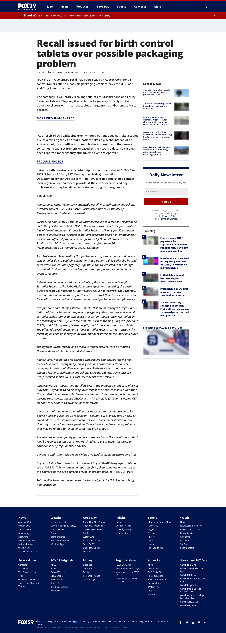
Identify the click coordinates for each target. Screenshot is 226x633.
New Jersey (24, 533)
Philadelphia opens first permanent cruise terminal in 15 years (174, 292)
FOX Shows (24, 568)
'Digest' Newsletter (92, 529)
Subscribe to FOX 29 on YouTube (162, 327)
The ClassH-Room (27, 572)
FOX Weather (57, 529)
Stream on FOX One (193, 560)
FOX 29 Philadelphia (45, 72)
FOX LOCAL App (123, 564)
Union (151, 544)
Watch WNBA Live (189, 601)
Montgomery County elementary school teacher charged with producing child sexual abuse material (156, 121)
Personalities (154, 583)
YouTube (184, 544)
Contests (22, 564)
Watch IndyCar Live (189, 585)
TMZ (20, 575)
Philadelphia (24, 525)
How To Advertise (157, 579)
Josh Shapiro (121, 533)
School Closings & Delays (63, 525)
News (59, 72)
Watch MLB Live (188, 574)
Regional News (125, 560)
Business (87, 564)
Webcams (185, 536)
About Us (154, 560)
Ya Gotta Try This (91, 540)
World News (24, 547)
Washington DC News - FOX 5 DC (127, 580)
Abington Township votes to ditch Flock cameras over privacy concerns (156, 92)
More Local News (27, 540)
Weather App (57, 544)
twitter (186, 622)
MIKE (53, 564)
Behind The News (59, 572)
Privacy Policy (169, 216)
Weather (57, 517)
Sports (152, 517)
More (157, 6)
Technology (89, 579)
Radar (54, 533)
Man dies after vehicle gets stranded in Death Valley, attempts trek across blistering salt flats (156, 151)
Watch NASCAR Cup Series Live (193, 580)
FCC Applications (156, 575)
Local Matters (187, 547)
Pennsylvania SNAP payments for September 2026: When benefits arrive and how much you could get (174, 244)
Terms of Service (168, 218)
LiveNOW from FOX (190, 529)
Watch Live (88, 536)
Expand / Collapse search (206, 6)
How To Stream (188, 521)
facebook (180, 622)
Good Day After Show (94, 521)
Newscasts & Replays (191, 525)
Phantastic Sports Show (160, 521)
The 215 (55, 583)
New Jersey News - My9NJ (128, 568)
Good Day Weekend (93, 525)
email (205, 622)
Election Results (123, 525)
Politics (120, 517)
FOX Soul (184, 540)
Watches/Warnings (60, 540)
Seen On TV (89, 544)
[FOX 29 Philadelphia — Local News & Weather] (28, 6)
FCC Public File (155, 572)
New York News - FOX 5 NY (127, 573)
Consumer (88, 568)
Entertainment (28, 560)
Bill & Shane (57, 575)
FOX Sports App (156, 547)
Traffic (86, 533)
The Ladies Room (59, 586)
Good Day (90, 517)
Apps (150, 564)
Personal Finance (91, 575)
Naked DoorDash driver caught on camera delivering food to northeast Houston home (157, 136)
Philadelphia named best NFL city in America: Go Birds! (172, 278)
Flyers (151, 533)
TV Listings (153, 586)
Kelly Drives (56, 579)
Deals (86, 572)
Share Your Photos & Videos (28, 584)
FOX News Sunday (27, 551)
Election (119, 521)
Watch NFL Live (188, 564)
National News (25, 544)
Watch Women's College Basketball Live (192, 596)
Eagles (151, 529)
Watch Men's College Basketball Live (190, 590)
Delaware (23, 536)
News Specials (187, 533)
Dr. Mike (87, 551)
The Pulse (56, 590)
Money (87, 560)
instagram (192, 622)
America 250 (24, 521)
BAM (53, 568)
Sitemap (152, 594)
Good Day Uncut (91, 547)
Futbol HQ (153, 525)
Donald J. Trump (123, 529)
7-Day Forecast (58, 521)
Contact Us (153, 568)
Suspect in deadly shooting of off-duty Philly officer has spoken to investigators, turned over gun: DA (174, 309)
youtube (199, 622)
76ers (150, 540)
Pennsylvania (24, 529)
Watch (184, 517)
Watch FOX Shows (27, 579)
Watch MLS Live (188, 605)
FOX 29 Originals (62, 560)
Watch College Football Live (191, 570)
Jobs (150, 590)
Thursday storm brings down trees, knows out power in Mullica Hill (157, 106)
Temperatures (58, 536)
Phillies (151, 536)
